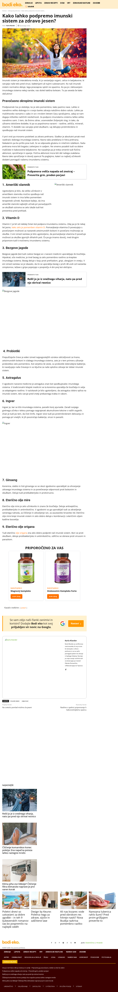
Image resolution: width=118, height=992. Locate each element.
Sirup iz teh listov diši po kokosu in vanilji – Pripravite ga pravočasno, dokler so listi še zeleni (33, 968)
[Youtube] (75, 942)
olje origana (21, 532)
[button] (29, 7)
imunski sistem (14, 701)
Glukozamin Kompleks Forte (62, 591)
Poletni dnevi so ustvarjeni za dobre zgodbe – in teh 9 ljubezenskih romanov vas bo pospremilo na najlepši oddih (15, 919)
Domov (4, 11)
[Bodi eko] (12, 4)
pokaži (23, 608)
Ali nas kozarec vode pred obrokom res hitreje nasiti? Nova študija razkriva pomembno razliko (72, 917)
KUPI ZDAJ (16, 596)
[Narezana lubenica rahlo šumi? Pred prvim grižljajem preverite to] (102, 900)
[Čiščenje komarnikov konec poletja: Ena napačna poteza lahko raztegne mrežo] (19, 834)
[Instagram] (55, 942)
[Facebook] (66, 669)
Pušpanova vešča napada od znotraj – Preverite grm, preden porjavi (51, 173)
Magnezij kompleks (21, 591)
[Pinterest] (59, 942)
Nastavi (76, 623)
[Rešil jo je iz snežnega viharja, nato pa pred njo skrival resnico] (19, 800)
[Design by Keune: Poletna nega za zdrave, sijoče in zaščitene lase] (44, 900)
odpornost (25, 701)
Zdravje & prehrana (14, 11)
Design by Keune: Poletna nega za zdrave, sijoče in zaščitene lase (41, 916)
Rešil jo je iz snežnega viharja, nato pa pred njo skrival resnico (54, 280)
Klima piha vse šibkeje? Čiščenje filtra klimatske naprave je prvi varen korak (19, 886)
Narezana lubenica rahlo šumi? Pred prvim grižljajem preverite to (100, 916)
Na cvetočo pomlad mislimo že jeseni (17, 707)
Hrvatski (99, 943)
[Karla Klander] (33, 667)
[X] (71, 942)
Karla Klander (10, 25)
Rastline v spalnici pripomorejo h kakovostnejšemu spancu (73, 708)
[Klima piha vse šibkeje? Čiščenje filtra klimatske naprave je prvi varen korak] (19, 870)
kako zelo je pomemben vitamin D (28, 227)
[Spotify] (63, 942)
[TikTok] (67, 942)
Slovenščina (89, 943)
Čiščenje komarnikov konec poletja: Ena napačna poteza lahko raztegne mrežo (17, 850)
